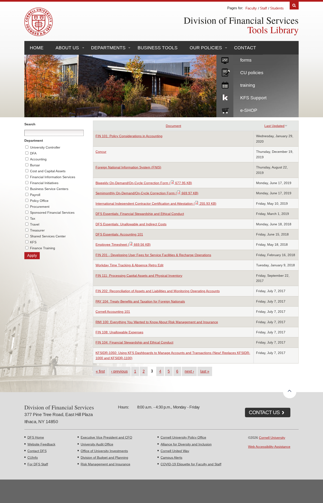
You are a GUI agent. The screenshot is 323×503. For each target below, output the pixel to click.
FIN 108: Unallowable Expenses (119, 332)
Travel (34, 224)
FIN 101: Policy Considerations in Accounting (129, 136)
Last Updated (274, 126)
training (247, 85)
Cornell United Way (175, 451)
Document (173, 126)
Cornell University (272, 438)
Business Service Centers (49, 189)
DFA (33, 153)
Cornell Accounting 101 (113, 311)
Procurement (39, 206)
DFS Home (35, 437)
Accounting (38, 159)
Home (37, 47)
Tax (32, 218)
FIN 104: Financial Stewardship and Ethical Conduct (134, 342)
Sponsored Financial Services (52, 212)
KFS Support (253, 97)
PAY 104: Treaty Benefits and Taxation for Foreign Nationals (140, 301)
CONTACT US (264, 412)
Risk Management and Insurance (105, 464)
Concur (101, 152)
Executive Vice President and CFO (106, 437)
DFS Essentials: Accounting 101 (119, 234)
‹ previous (119, 371)
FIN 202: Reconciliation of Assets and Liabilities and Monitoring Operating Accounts (158, 291)
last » (204, 371)
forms (246, 60)
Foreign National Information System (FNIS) (128, 167)
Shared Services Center (48, 236)
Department (33, 140)
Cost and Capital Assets (47, 171)
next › (189, 371)
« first (100, 371)
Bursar (35, 165)
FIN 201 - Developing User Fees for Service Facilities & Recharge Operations (153, 255)
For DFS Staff (37, 464)
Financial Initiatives (44, 183)
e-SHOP (248, 110)
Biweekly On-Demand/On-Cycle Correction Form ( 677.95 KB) (144, 183)
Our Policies (206, 47)
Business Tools (158, 47)
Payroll (35, 195)
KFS (33, 242)
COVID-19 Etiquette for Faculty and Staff (191, 464)
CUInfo (32, 457)
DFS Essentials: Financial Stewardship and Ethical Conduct (140, 214)
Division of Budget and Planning (104, 457)
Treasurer (37, 230)
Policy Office (39, 201)
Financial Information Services (52, 177)
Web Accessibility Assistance (269, 447)
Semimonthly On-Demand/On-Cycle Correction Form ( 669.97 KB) (147, 193)
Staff (263, 8)
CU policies (251, 72)
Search (294, 5)
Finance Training (42, 248)
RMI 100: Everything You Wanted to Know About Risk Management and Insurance (157, 322)
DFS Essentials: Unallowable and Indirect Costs (131, 224)
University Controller (45, 147)
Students (277, 8)
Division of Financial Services (241, 20)
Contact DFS (37, 451)
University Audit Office (97, 444)
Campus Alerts (171, 457)
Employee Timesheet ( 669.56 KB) (123, 244)
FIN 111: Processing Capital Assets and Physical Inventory (139, 275)
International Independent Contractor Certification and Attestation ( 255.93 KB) (156, 203)
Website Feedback (41, 444)
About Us (67, 47)
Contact (245, 47)
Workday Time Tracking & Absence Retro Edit (129, 265)
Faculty (251, 8)
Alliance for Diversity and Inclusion (186, 444)
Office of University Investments (104, 451)
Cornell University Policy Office (183, 437)
